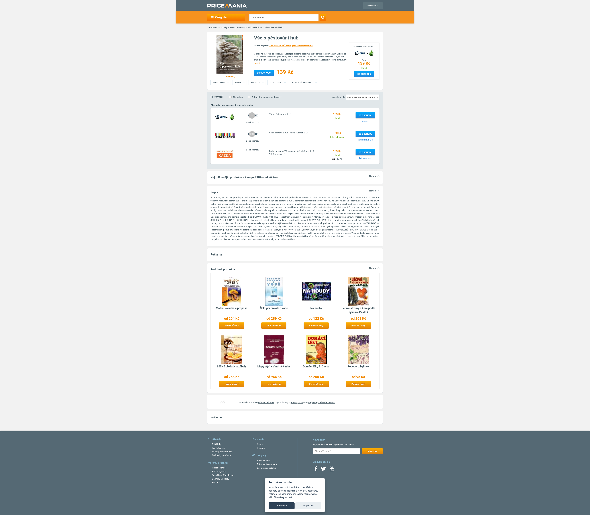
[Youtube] (332, 469)
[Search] (323, 17)
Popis (238, 82)
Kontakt (261, 448)
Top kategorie (218, 448)
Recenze (255, 82)
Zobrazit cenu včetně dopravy (266, 97)
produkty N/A (296, 402)
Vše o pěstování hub (279, 114)
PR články (216, 444)
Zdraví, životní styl (237, 27)
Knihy (224, 27)
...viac (257, 63)
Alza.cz (365, 121)
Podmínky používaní (221, 455)
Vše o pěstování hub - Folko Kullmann (287, 132)
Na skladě (238, 97)
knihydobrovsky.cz (365, 140)
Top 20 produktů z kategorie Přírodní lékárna (291, 45)
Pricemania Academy (267, 464)
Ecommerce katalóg (266, 468)
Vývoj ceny (276, 82)
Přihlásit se (373, 6)
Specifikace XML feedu (223, 475)
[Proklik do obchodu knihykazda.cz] (225, 154)
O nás (260, 444)
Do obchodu (364, 74)
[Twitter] (323, 469)
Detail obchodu (252, 122)
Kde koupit (219, 82)
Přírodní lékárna (255, 27)
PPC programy (219, 471)
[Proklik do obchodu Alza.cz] (225, 117)
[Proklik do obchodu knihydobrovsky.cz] (225, 135)
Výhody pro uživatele (222, 451)
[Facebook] (316, 469)
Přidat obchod (219, 467)
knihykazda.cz (365, 158)
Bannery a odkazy (220, 479)
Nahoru (372, 176)
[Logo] (364, 53)
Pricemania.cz (213, 27)
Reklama (216, 482)
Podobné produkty (303, 82)
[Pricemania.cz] (227, 5)
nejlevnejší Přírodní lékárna (321, 402)
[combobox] (363, 97)
